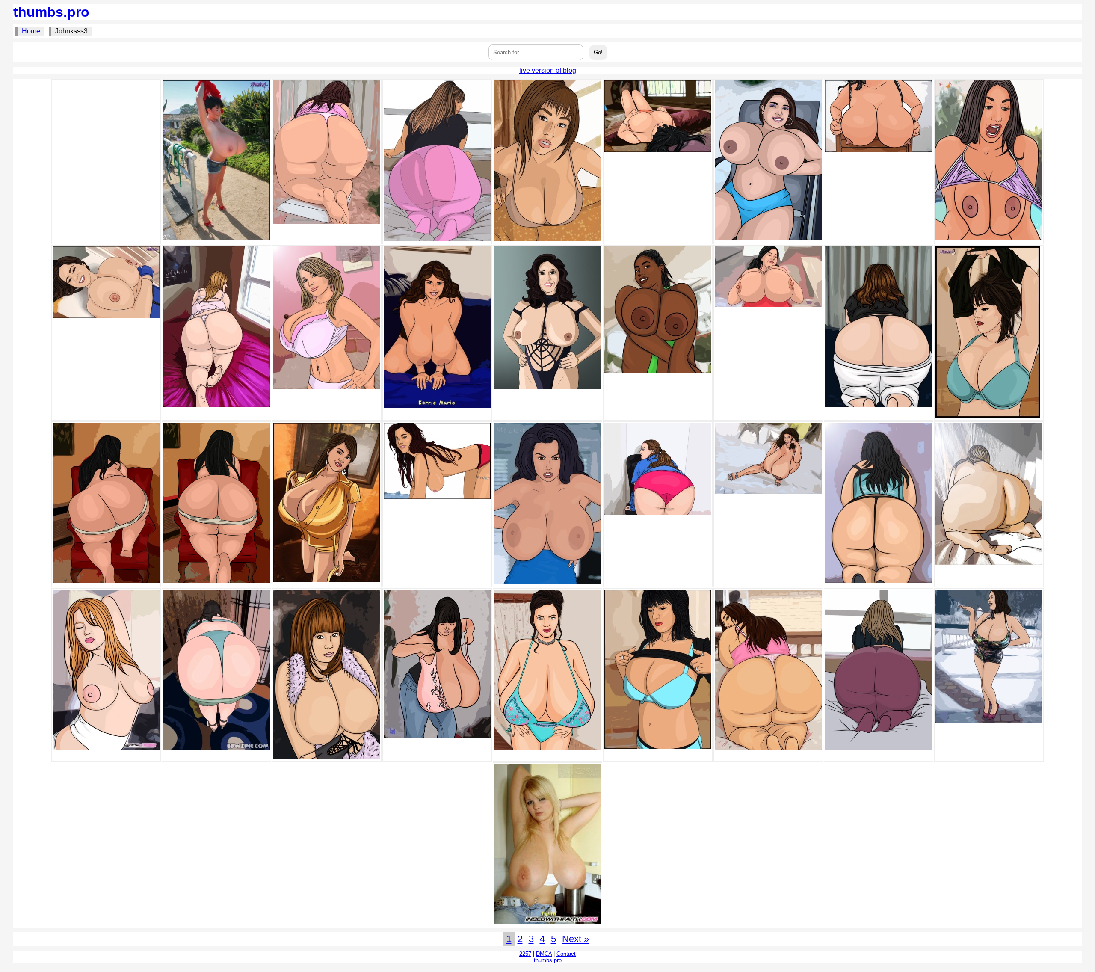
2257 (525, 954)
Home (31, 31)
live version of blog (547, 70)
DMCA (544, 954)
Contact (566, 954)
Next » (575, 938)
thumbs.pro (51, 12)
